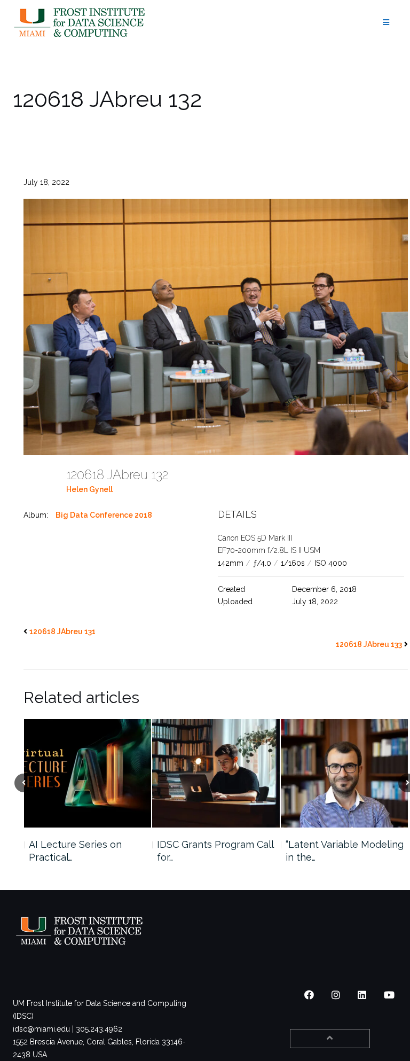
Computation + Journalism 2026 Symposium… (344, 851)
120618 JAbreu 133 (369, 644)
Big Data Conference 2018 (104, 515)
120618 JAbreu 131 (62, 631)
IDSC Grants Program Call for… (86, 851)
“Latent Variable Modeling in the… (216, 851)
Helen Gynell (89, 489)
